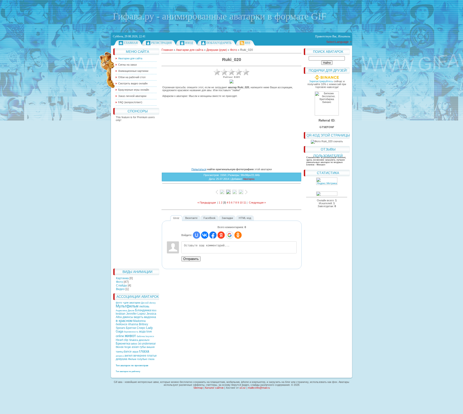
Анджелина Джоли (125, 310)
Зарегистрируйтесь (321, 81)
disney (152, 303)
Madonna (139, 321)
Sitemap (198, 387)
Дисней (145, 303)
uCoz (242, 387)
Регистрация (161, 43)
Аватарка (248, 178)
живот (130, 335)
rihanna (133, 324)
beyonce (150, 336)
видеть (138, 317)
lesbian (120, 313)
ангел (128, 355)
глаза (144, 351)
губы (143, 347)
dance (127, 351)
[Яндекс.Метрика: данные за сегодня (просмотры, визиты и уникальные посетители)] (326, 181)
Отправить (191, 259)
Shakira (133, 340)
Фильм (132, 359)
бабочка (141, 336)
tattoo (134, 343)
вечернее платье (145, 355)
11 (244, 202)
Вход (189, 43)
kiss (154, 310)
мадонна (150, 317)
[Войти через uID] (196, 235)
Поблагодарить (219, 43)
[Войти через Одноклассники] (238, 235)
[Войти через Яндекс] (221, 235)
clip (126, 340)
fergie (127, 347)
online (120, 336)
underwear (149, 343)
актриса (120, 356)
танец (119, 351)
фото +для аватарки (128, 302)
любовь (144, 306)
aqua (135, 351)
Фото (119, 282)
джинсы (128, 317)
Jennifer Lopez (136, 313)
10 (241, 202)
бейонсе (121, 324)
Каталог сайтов (214, 387)
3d (139, 343)
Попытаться (198, 169)
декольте (144, 340)
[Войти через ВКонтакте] (204, 235)
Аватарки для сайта (189, 50)
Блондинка (143, 310)
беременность (131, 332)
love (149, 331)
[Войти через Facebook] (213, 235)
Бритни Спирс (135, 328)
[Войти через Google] (229, 235)
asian (135, 347)
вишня (151, 347)
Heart (119, 340)
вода (142, 331)
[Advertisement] (136, 194)
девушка (121, 359)
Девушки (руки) (216, 50)
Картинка (122, 278)
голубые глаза (145, 359)
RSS (247, 43)
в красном (124, 321)
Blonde (120, 347)
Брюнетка (123, 343)
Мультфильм (127, 306)
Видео (120, 289)
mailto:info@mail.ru (259, 387)
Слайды (121, 285)
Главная (131, 43)
